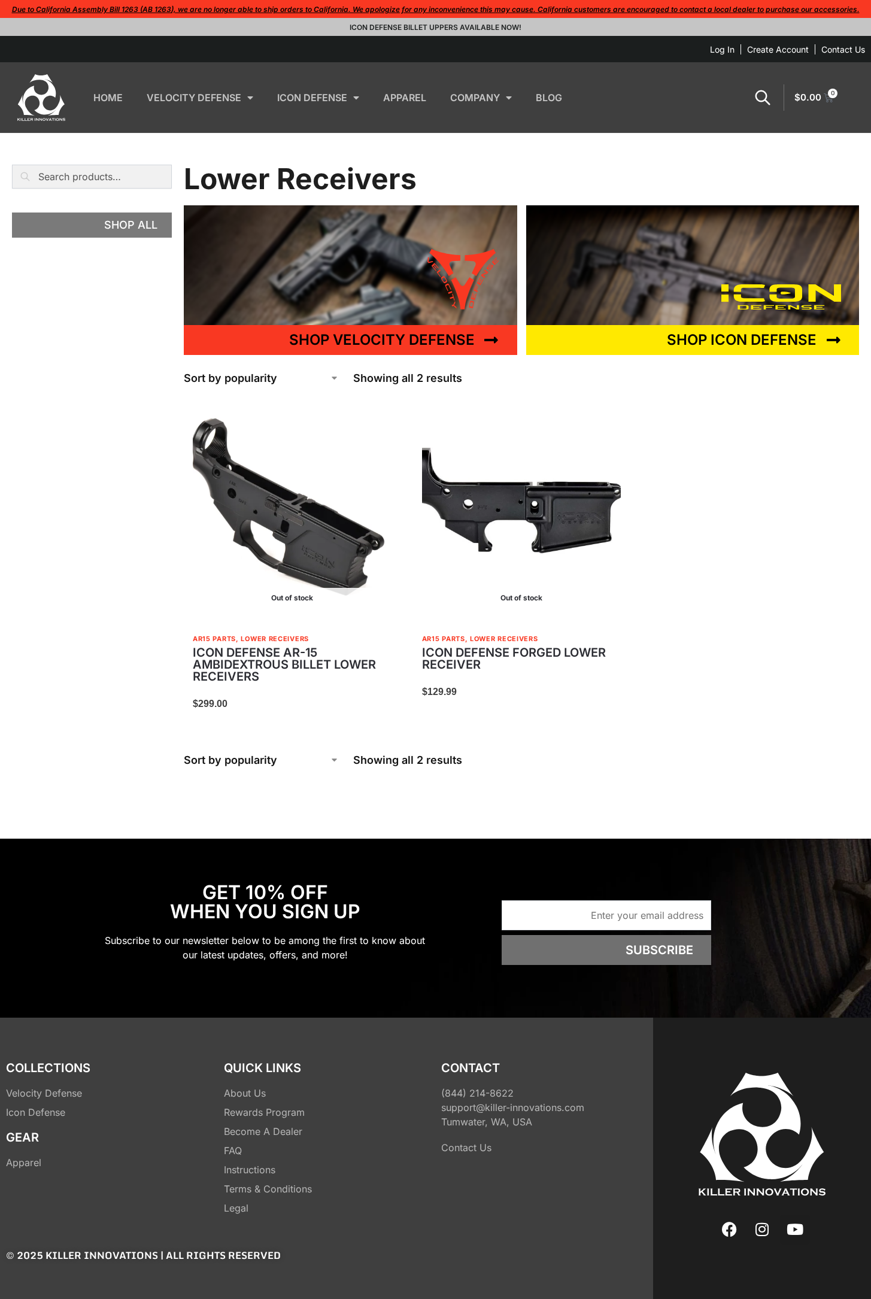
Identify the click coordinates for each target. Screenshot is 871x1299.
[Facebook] (729, 1230)
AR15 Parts (214, 639)
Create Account (778, 49)
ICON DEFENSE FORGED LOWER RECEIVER (514, 658)
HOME (108, 98)
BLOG (549, 98)
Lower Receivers (275, 639)
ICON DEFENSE (312, 98)
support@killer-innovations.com (512, 1107)
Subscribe (659, 950)
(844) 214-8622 (477, 1093)
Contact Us (843, 49)
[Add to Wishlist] (377, 415)
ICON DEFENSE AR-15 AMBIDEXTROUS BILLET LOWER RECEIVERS (284, 664)
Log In (722, 49)
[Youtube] (795, 1230)
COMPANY (475, 98)
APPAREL (404, 98)
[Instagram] (762, 1230)
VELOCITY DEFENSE (194, 98)
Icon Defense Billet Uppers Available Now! (435, 27)
